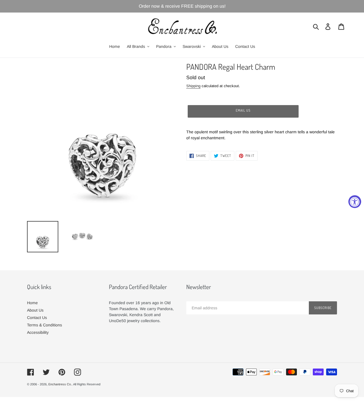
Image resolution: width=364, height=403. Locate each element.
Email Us (243, 110)
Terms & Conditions (44, 325)
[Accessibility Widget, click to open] (354, 201)
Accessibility (38, 332)
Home (32, 302)
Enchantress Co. (60, 384)
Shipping (193, 86)
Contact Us (37, 317)
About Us (35, 310)
